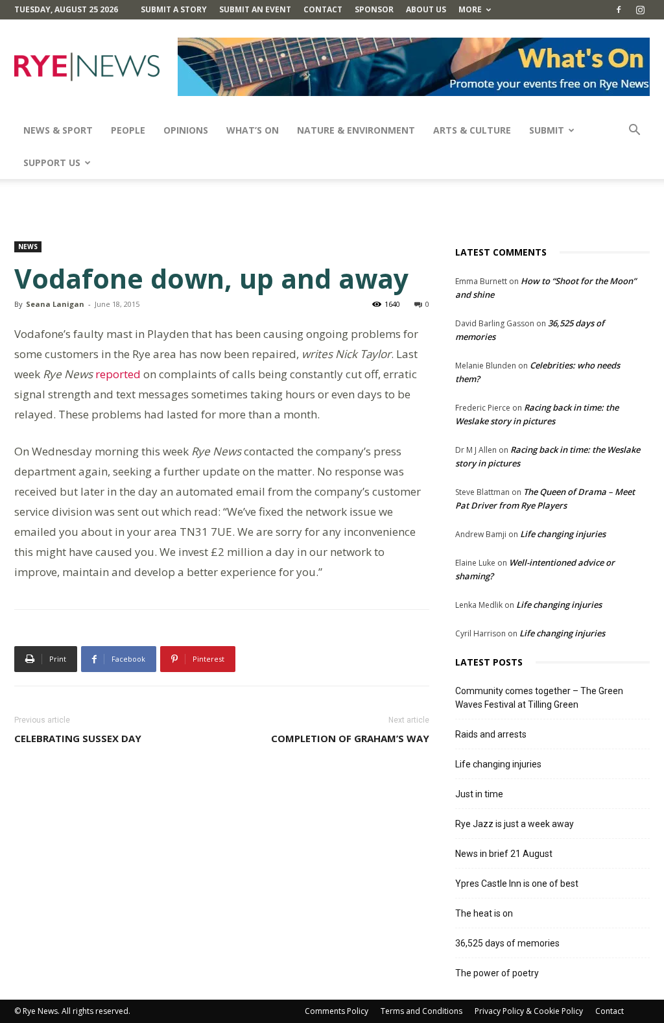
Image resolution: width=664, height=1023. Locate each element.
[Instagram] (640, 9)
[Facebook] (618, 9)
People (128, 130)
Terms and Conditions (421, 1011)
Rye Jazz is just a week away (514, 824)
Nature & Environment (356, 130)
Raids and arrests (491, 734)
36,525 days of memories (507, 943)
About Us (426, 9)
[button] (634, 131)
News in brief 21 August (503, 853)
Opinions (185, 130)
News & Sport (58, 130)
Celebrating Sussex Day (77, 738)
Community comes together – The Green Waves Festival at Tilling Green (539, 698)
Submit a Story (174, 9)
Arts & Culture (472, 130)
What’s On (252, 130)
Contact (322, 9)
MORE (470, 9)
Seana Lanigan (55, 304)
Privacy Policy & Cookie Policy (529, 1011)
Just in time (479, 794)
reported (118, 374)
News (28, 246)
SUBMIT (546, 130)
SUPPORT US (51, 162)
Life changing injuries (563, 534)
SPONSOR (374, 9)
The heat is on (484, 913)
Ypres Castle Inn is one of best (516, 883)
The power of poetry (497, 973)
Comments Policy (336, 1011)
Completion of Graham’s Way (350, 738)
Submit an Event (255, 9)
